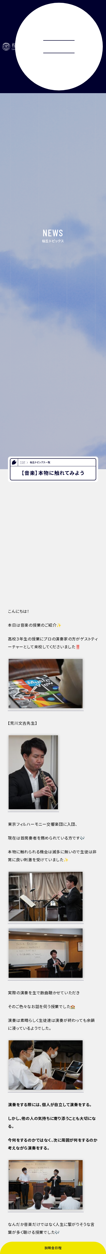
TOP (22, 462)
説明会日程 (53, 1247)
